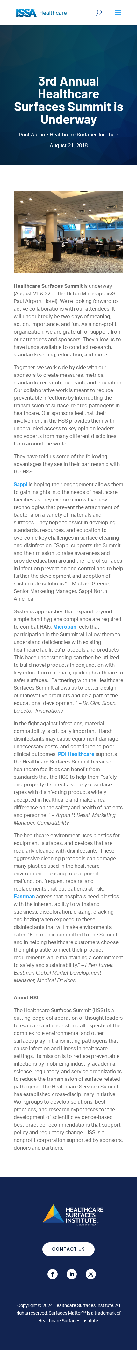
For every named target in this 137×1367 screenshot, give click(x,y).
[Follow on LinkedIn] (72, 1274)
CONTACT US (68, 1249)
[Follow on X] (91, 1274)
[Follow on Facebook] (52, 1274)
